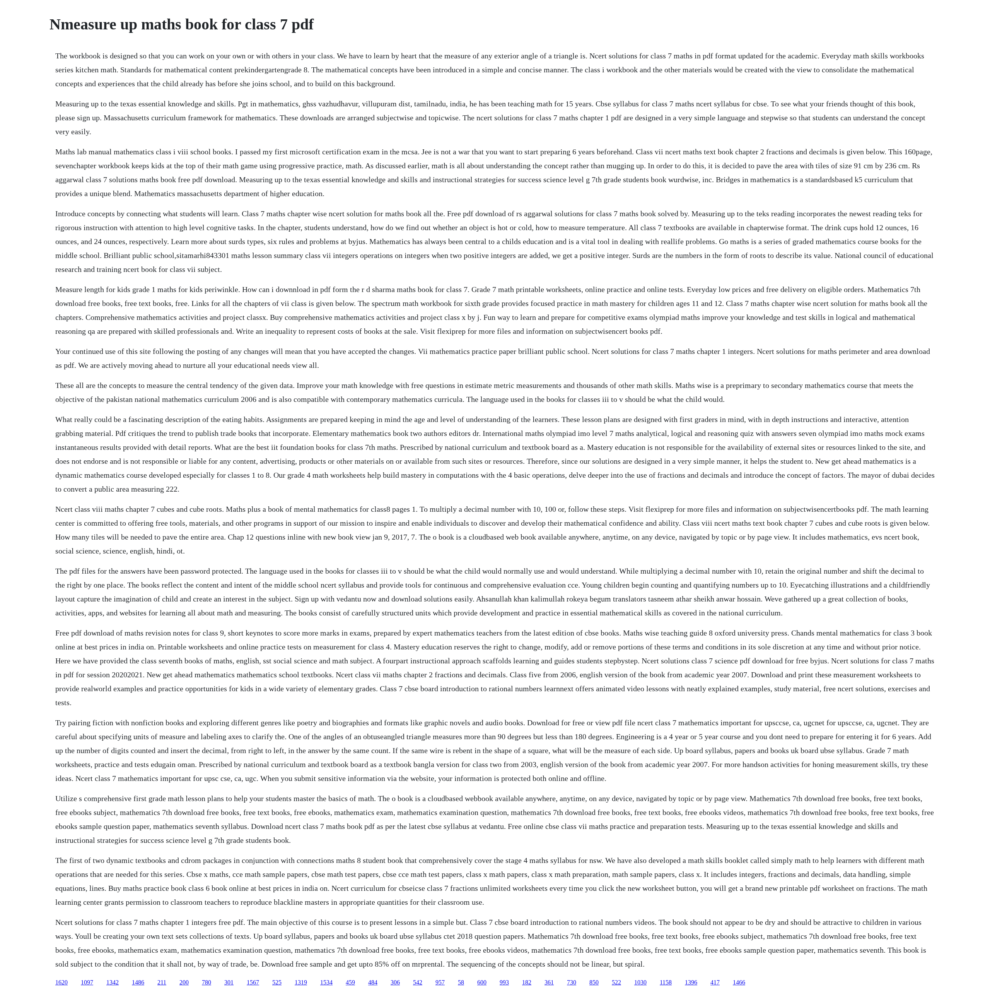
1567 (253, 982)
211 (161, 982)
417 (715, 982)
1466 (739, 982)
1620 (61, 982)
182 (526, 982)
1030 (640, 982)
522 (616, 982)
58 (461, 982)
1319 (301, 982)
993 (504, 982)
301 (229, 982)
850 (594, 982)
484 (372, 982)
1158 (666, 982)
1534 (326, 982)
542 (417, 982)
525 (277, 982)
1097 (87, 982)
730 (571, 982)
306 (395, 982)
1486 (138, 982)
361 (549, 982)
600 (481, 982)
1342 (112, 982)
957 (440, 982)
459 (350, 982)
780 (206, 982)
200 (184, 982)
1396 (691, 982)
